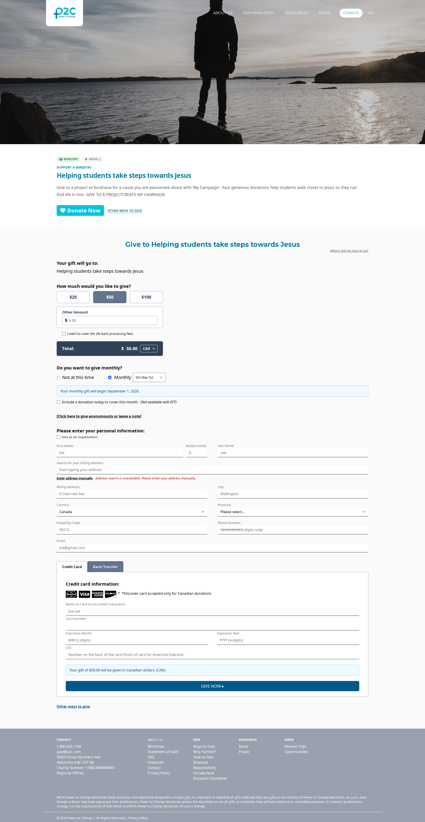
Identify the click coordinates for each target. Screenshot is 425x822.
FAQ (151, 757)
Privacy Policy (159, 773)
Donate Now (83, 210)
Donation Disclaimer (210, 778)
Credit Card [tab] (72, 566)
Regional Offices (70, 773)
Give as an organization (79, 437)
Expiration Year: (228, 633)
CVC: (69, 647)
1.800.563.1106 (69, 746)
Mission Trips (295, 746)
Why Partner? (204, 751)
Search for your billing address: (80, 463)
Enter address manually (75, 478)
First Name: (65, 446)
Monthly (122, 377)
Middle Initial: (196, 446)
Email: (61, 541)
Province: (224, 505)
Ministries (156, 746)
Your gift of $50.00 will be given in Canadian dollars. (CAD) (118, 670)
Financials (156, 762)
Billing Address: (68, 487)
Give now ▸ (212, 686)
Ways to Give (204, 746)
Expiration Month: (79, 633)
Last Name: (226, 445)
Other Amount (75, 312)
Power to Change (80, 818)
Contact (154, 767)
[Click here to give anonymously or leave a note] (99, 416)
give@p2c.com (69, 751)
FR (370, 13)
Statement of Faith (163, 751)
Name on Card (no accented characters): (96, 604)
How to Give (203, 757)
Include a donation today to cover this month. (119, 402)
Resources (296, 13)
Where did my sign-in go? (349, 251)
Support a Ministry (74, 167)
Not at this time (77, 377)
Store (243, 746)
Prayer (244, 751)
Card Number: (76, 618)
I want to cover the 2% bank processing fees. (100, 334)
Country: (63, 505)
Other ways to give (125, 210)
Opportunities (296, 751)
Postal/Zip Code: (69, 523)
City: (221, 487)
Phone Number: (229, 523)
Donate (351, 13)
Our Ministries (258, 13)
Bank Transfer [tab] (105, 566)
